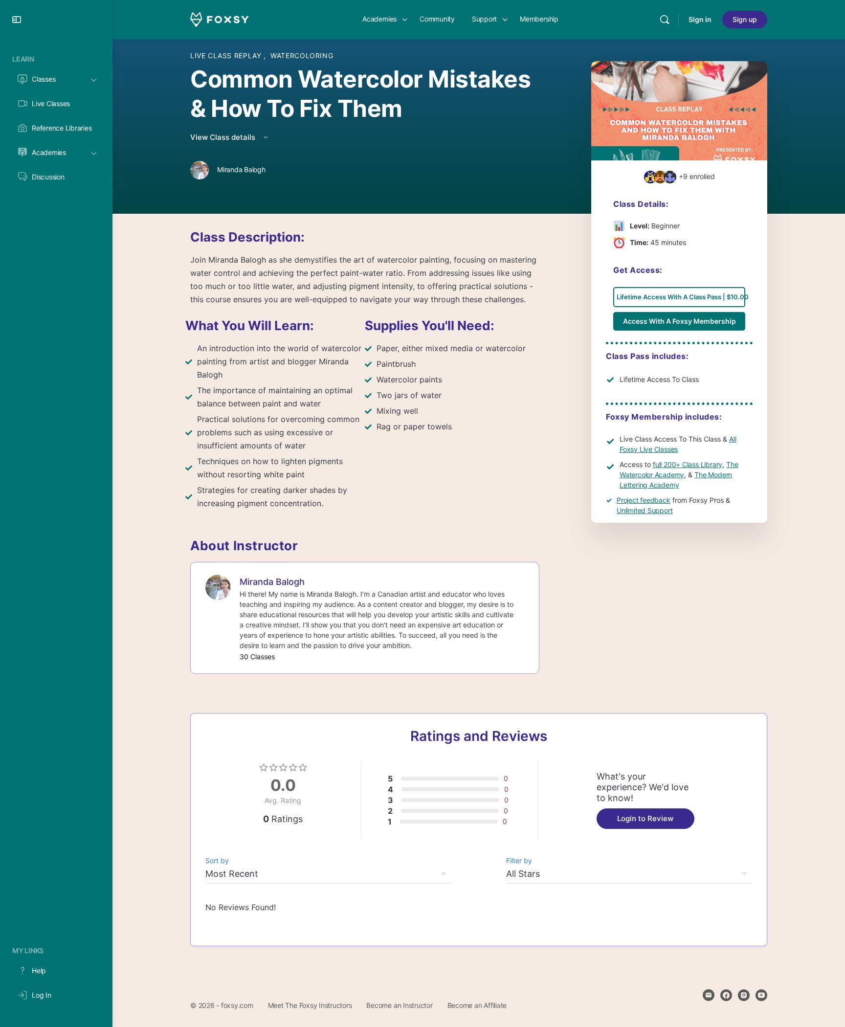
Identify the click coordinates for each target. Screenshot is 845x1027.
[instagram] (744, 995)
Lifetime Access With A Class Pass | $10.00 (681, 297)
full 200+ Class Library (687, 464)
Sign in (700, 19)
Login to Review (645, 818)
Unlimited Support (644, 510)
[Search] (664, 19)
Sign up (745, 19)
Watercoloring (301, 55)
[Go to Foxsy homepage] (219, 19)
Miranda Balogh (272, 582)
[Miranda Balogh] (218, 586)
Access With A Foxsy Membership (679, 321)
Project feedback (643, 500)
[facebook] (726, 995)
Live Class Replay (227, 55)
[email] (708, 995)
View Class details (223, 137)
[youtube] (761, 995)
